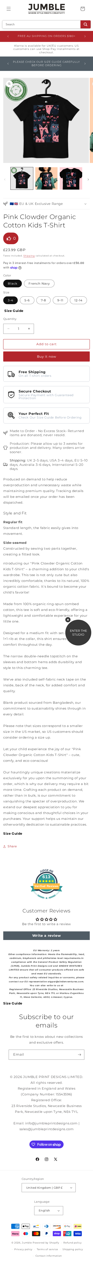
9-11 (60, 300)
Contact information (48, 1255)
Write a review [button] (46, 936)
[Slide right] (88, 179)
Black (12, 283)
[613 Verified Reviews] (46, 901)
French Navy (39, 283)
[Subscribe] (79, 1055)
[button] (8, 9)
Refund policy (72, 1242)
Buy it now (46, 356)
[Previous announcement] (8, 36)
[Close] (68, 619)
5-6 (27, 300)
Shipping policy (73, 1249)
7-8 (43, 300)
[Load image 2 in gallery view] (46, 178)
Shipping (29, 255)
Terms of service (47, 1249)
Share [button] (12, 846)
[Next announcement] (85, 36)
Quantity (9, 318)
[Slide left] (5, 179)
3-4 (10, 300)
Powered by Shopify (46, 1242)
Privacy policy (23, 1249)
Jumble (27, 1242)
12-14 (78, 300)
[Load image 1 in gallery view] (22, 178)
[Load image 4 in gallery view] (71, 178)
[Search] (85, 24)
